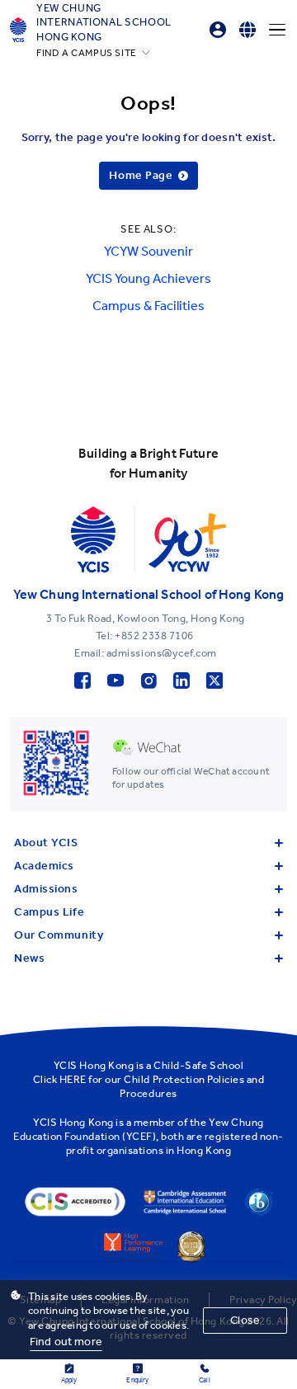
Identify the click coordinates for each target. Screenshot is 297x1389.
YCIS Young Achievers (148, 278)
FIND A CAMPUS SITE (86, 53)
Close (245, 1320)
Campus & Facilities (148, 305)
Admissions (46, 889)
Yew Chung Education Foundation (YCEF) (138, 1129)
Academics (44, 866)
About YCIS (46, 843)
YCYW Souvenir (148, 251)
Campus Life (49, 912)
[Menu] (277, 30)
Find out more (66, 1342)
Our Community (58, 935)
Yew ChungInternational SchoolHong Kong (104, 22)
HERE (73, 1079)
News (29, 958)
